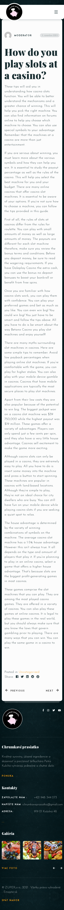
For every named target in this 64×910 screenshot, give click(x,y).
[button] (54, 868)
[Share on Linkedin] (27, 677)
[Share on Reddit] (32, 677)
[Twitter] (54, 710)
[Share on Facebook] (17, 677)
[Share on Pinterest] (37, 677)
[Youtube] (59, 710)
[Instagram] (49, 710)
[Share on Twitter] (22, 677)
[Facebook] (44, 710)
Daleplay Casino (24, 268)
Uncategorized (29, 672)
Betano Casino (21, 329)
